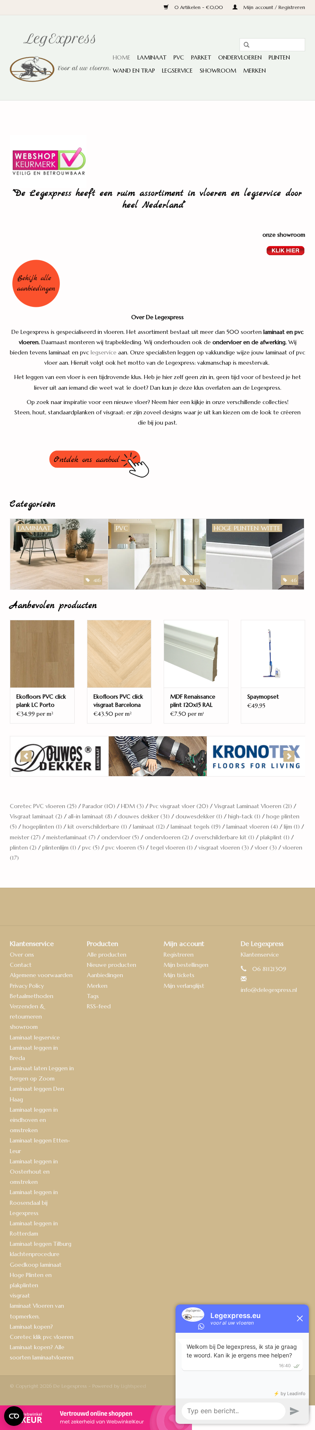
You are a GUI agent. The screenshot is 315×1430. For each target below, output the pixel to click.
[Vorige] (26, 756)
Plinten (279, 57)
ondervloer (120, 837)
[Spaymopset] (273, 654)
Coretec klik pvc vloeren (41, 1337)
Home (121, 57)
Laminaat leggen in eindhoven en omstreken (34, 1120)
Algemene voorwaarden (41, 975)
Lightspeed (133, 1386)
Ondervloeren (240, 57)
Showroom (218, 70)
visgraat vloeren (224, 847)
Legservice (177, 70)
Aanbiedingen (105, 975)
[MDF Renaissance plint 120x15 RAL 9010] (196, 654)
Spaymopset (263, 696)
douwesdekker (199, 816)
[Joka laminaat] (158, 756)
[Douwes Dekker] (59, 756)
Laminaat (152, 57)
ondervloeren (167, 837)
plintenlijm (59, 847)
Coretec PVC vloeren (43, 806)
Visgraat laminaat (36, 816)
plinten (23, 847)
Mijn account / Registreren (273, 7)
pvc (91, 847)
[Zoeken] (244, 45)
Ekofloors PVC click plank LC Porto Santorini (41, 701)
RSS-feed (99, 1006)
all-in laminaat (90, 816)
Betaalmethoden (31, 996)
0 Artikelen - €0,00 (198, 7)
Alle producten (106, 954)
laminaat (149, 826)
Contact (21, 965)
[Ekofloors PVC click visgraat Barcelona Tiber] (119, 654)
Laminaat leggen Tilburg (40, 1243)
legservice (103, 352)
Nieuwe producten (111, 965)
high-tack (244, 816)
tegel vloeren (171, 847)
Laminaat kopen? (31, 1326)
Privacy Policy (27, 985)
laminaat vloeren (252, 826)
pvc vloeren (124, 847)
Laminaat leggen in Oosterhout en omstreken (34, 1172)
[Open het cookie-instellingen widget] (14, 1412)
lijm (292, 826)
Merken (254, 70)
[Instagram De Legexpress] (179, 906)
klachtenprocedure (34, 1254)
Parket (201, 57)
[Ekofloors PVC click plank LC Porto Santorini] (42, 654)
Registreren (179, 954)
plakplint (275, 837)
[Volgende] (288, 756)
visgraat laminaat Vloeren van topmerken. (37, 1306)
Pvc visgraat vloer (179, 806)
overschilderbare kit (224, 837)
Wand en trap (134, 70)
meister (25, 837)
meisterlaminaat (71, 837)
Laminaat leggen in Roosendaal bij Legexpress (34, 1202)
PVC (178, 57)
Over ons (22, 954)
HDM (132, 806)
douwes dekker (144, 816)
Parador (98, 806)
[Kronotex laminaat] (256, 756)
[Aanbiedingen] (157, 283)
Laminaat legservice (35, 1037)
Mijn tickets (179, 975)
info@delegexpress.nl (269, 990)
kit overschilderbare (97, 826)
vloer (266, 847)
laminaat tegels (196, 826)
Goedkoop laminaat (36, 1264)
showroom (24, 1026)
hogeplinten (42, 826)
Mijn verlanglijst (184, 985)
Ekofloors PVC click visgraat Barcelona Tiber (118, 701)
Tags (93, 996)
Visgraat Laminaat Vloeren (253, 806)
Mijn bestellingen (186, 965)
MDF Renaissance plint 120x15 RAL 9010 (192, 701)
